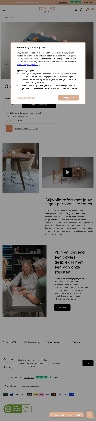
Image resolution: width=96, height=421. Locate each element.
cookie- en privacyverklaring (28, 64)
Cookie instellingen (26, 97)
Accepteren (68, 97)
